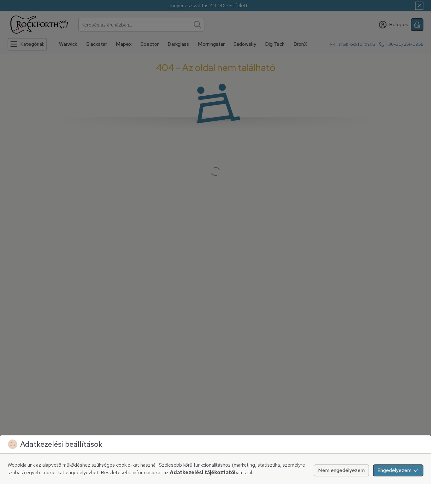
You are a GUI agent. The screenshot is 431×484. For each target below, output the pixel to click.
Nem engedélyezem (341, 470)
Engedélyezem (394, 470)
